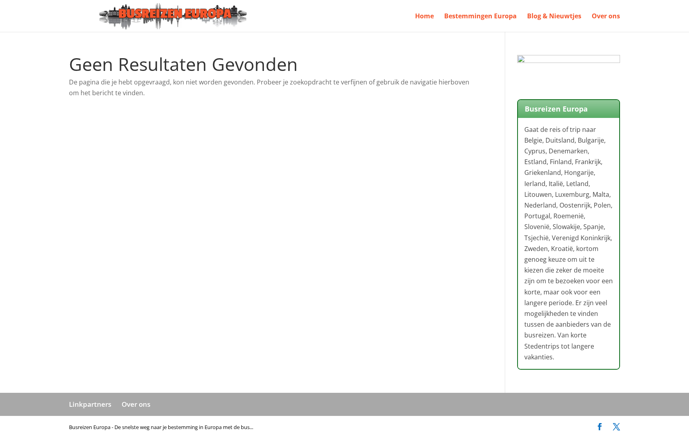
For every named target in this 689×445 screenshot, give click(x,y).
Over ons (606, 16)
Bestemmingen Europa (480, 16)
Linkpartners (90, 404)
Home (424, 16)
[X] (616, 427)
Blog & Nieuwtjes (554, 16)
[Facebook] (599, 427)
